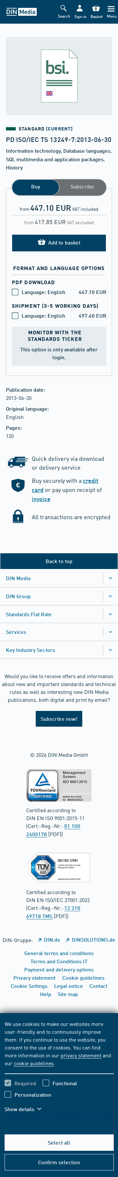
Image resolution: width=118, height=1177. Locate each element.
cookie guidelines (34, 1063)
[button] (80, 12)
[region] (59, 1070)
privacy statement (81, 1055)
